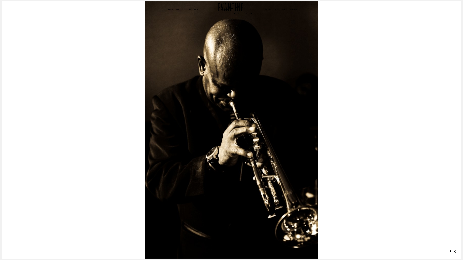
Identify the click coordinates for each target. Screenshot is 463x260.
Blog (284, 9)
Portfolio (192, 9)
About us (180, 9)
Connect (294, 9)
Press (268, 9)
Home (170, 9)
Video (276, 9)
